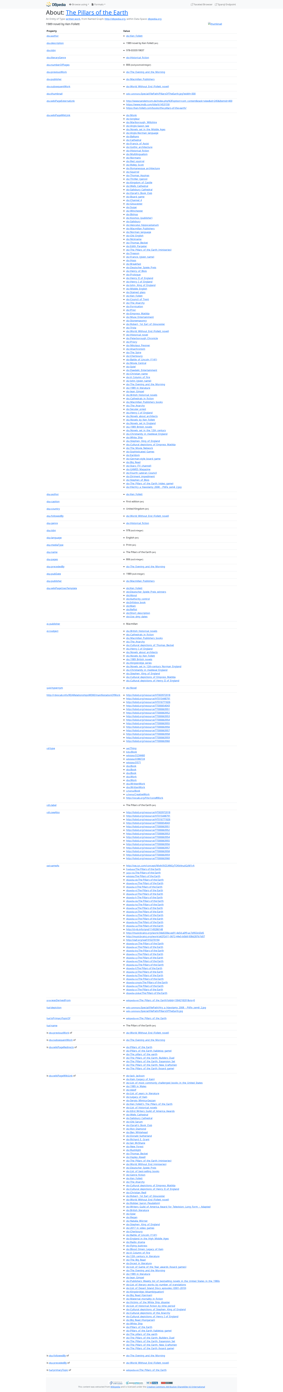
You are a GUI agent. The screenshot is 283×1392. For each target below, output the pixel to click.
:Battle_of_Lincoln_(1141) (141, 359)
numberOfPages (58, 64)
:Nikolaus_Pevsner (138, 345)
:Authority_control (138, 598)
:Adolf (131, 1089)
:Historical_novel (137, 334)
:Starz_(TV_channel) (138, 465)
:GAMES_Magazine (138, 469)
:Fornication (134, 306)
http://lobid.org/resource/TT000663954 (148, 719)
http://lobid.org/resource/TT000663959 (148, 737)
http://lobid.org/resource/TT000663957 (148, 730)
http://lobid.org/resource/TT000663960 (148, 741)
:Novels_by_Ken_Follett (140, 419)
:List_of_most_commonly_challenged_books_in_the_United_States (164, 1082)
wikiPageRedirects (61, 1047)
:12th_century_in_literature (142, 1256)
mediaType (55, 544)
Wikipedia (115, 1386)
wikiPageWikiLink (58, 115)
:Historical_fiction (137, 57)
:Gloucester (134, 203)
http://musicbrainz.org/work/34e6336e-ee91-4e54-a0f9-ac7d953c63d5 (165, 932)
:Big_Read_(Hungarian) (140, 1320)
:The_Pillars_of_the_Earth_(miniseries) (148, 249)
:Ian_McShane (135, 1143)
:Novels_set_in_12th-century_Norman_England (153, 666)
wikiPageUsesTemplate (62, 588)
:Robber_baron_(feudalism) (143, 1203)
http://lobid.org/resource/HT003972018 (148, 695)
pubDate (54, 573)
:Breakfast (133, 264)
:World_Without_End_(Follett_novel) (147, 86)
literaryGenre (56, 57)
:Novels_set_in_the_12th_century (146, 430)
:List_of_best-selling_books (142, 1171)
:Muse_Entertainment (140, 317)
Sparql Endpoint (226, 4)
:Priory (131, 341)
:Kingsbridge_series (139, 663)
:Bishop (132, 214)
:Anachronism (135, 349)
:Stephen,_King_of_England (143, 441)
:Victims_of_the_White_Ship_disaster (148, 1302)
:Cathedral (133, 140)
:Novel (131, 687)
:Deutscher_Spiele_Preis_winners (146, 591)
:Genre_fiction (135, 1174)
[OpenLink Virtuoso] (115, 1382)
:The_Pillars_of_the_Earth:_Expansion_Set (150, 1061)
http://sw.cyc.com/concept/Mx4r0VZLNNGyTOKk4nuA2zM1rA (160, 865)
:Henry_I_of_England (139, 281)
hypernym (55, 687)
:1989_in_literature (138, 387)
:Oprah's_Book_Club (139, 193)
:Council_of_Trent (137, 299)
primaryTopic (58, 1370)
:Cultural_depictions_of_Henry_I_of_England (152, 1316)
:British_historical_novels (141, 395)
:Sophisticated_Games (140, 451)
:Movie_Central (136, 363)
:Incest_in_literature (139, 1263)
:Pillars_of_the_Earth (139, 1047)
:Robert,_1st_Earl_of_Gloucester (145, 324)
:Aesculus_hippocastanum (142, 225)
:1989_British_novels (139, 426)
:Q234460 (135, 755)
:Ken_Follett (134, 35)
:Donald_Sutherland (139, 1136)
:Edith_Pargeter (136, 246)
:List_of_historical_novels (141, 1107)
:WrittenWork (135, 783)
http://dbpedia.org (115, 19)
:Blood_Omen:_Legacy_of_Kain (144, 1249)
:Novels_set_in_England (141, 423)
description (55, 43)
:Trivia (131, 327)
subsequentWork (58, 86)
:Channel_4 (134, 200)
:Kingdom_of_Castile (139, 182)
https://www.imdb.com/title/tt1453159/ (148, 104)
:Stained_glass (135, 292)
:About (131, 595)
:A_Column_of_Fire (138, 377)
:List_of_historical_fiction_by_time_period (150, 1305)
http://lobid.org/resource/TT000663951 (148, 709)
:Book (131, 751)
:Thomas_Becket (137, 242)
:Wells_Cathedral (137, 186)
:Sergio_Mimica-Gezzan (141, 1100)
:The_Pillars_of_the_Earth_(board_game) (150, 1068)
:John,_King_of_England (141, 285)
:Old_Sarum (134, 1121)
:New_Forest (134, 1146)
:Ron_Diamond (136, 1128)
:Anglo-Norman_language (142, 133)
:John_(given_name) (138, 380)
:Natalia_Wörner (137, 1220)
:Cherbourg (134, 356)
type (51, 748)
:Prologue (133, 274)
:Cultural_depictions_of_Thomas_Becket (150, 645)
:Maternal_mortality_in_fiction (144, 1298)
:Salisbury (133, 221)
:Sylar (131, 1213)
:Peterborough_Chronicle (142, 338)
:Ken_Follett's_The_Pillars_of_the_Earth (149, 1104)
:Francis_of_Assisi (137, 143)
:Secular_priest (136, 409)
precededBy (55, 566)
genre (52, 523)
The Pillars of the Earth (97, 12)
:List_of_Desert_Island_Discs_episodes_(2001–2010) (156, 1288)
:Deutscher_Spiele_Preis (141, 267)
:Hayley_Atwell (135, 1157)
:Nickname (134, 239)
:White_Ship (134, 437)
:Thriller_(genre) (136, 179)
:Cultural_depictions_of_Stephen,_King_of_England (156, 1309)
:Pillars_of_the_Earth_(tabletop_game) (149, 1050)
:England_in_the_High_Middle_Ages (147, 1238)
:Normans (133, 157)
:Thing (131, 748)
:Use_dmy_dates (137, 616)
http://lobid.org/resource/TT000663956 (148, 727)
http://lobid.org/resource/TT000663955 (148, 723)
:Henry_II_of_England (139, 278)
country (53, 508)
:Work (131, 776)
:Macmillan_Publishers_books (144, 402)
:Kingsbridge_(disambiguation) (145, 1291)
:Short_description (138, 613)
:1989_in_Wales (136, 1086)
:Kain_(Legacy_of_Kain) (140, 1079)
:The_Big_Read (136, 1259)
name (52, 552)
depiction (54, 1007)
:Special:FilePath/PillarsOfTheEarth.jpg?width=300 (161, 93)
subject (52, 631)
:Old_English (134, 235)
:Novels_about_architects (142, 416)
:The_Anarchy (135, 303)
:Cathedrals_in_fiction (140, 398)
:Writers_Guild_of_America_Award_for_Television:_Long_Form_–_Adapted (168, 1206)
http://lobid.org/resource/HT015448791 (148, 698)
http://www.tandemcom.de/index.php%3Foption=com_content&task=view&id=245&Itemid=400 (179, 101)
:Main (131, 606)
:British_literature (137, 1210)
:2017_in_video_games (140, 1228)
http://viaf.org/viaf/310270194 (142, 940)
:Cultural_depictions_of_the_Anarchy (148, 1313)
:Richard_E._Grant (137, 1139)
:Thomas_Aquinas (137, 175)
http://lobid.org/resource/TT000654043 (148, 705)
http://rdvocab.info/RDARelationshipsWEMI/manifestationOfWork (83, 695)
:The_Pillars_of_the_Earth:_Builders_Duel (150, 1057)
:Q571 (133, 762)
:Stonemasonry (136, 320)
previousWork (57, 72)
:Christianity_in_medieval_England (146, 434)
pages (52, 559)
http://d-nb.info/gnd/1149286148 (144, 929)
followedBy (55, 516)
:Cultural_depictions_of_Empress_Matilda (151, 444)
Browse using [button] (79, 4)
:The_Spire (133, 352)
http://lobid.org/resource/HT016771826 (148, 702)
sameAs (53, 865)
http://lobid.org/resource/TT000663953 (148, 716)
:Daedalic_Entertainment (141, 370)
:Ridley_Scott (135, 164)
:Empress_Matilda (137, 313)
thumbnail (54, 93)
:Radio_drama (135, 1242)
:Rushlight (133, 1150)
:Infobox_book (136, 602)
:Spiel (131, 366)
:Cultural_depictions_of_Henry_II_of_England (152, 680)
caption (53, 501)
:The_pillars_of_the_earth (141, 1054)
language (54, 537)
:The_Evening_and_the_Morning (145, 72)
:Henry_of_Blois (136, 271)
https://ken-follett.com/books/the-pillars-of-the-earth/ (156, 108)
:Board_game (135, 196)
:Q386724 (135, 759)
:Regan (131, 1217)
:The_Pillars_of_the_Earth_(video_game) (149, 483)
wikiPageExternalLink (61, 101)
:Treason (132, 253)
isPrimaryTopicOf (58, 1018)
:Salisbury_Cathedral (139, 189)
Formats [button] (99, 4)
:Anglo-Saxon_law (137, 125)
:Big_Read (133, 462)
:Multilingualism (137, 154)
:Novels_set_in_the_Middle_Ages (145, 129)
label (51, 805)
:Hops (131, 260)
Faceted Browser (203, 4)
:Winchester (134, 210)
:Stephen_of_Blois (137, 480)
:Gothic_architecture (139, 147)
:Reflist (131, 609)
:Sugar (131, 207)
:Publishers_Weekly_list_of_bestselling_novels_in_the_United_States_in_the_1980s (173, 1281)
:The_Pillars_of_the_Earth (146, 1018)
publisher (54, 79)
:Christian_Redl (136, 1192)
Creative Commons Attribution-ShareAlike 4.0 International (176, 1386)
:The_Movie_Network (139, 448)
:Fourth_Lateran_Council (141, 472)
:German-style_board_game (143, 458)
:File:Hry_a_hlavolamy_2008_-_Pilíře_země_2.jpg (154, 487)
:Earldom (133, 455)
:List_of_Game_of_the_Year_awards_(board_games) (156, 1267)
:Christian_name (137, 373)
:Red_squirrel (135, 161)
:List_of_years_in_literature (142, 1093)
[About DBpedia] (56, 4)
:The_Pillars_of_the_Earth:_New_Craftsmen (151, 1065)
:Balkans (132, 136)
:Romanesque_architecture (143, 168)
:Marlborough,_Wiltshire (141, 122)
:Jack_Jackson (135, 1075)
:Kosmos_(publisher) (139, 218)
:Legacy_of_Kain (136, 1097)
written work (73, 19)
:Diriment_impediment (140, 476)
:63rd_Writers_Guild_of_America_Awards (150, 1111)
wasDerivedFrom (59, 1000)
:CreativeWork (138, 794)
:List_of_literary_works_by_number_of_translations (156, 1284)
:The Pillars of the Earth (143, 869)
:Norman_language (138, 232)
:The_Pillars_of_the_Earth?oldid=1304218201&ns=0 (160, 1000)
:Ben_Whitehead (137, 1132)
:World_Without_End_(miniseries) (146, 1164)
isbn (51, 50)
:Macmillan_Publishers (140, 79)
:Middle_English (136, 288)
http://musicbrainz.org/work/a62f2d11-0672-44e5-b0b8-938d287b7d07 (165, 936)
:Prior (131, 310)
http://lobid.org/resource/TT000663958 (148, 734)
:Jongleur (133, 118)
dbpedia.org (155, 19)
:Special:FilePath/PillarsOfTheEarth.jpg (154, 1011)
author (53, 35)
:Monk (131, 115)
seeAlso (53, 812)
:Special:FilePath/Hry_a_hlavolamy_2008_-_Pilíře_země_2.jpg (166, 1007)
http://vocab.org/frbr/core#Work (144, 797)
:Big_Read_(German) (139, 1295)
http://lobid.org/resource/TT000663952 (148, 712)
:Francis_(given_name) (140, 256)
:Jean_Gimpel (135, 391)
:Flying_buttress (136, 1245)
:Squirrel (132, 172)
